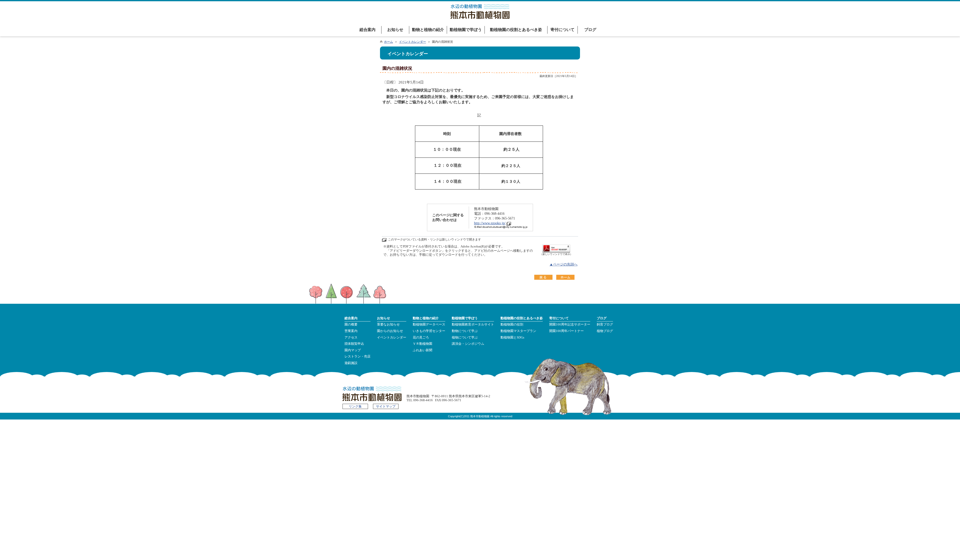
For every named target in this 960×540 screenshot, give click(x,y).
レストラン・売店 (357, 356)
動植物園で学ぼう (466, 30)
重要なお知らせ (388, 324)
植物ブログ (605, 331)
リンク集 (355, 406)
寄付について (562, 30)
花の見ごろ (421, 337)
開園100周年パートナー (566, 331)
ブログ (590, 30)
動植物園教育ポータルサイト (473, 324)
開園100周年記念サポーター (569, 324)
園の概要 (351, 324)
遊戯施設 (351, 363)
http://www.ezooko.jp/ (490, 223)
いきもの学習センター (429, 331)
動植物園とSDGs (512, 337)
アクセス (351, 337)
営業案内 (351, 331)
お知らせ (395, 30)
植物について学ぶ (465, 337)
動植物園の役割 (511, 324)
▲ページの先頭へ (564, 264)
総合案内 (368, 30)
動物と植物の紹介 (428, 30)
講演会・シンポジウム (468, 344)
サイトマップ (386, 406)
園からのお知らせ (390, 331)
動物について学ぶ (465, 331)
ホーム (388, 42)
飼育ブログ (605, 324)
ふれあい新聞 (422, 350)
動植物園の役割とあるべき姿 (516, 30)
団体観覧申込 (354, 344)
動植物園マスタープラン (518, 331)
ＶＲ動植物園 (422, 344)
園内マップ (352, 350)
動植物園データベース (429, 324)
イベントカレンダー (412, 42)
